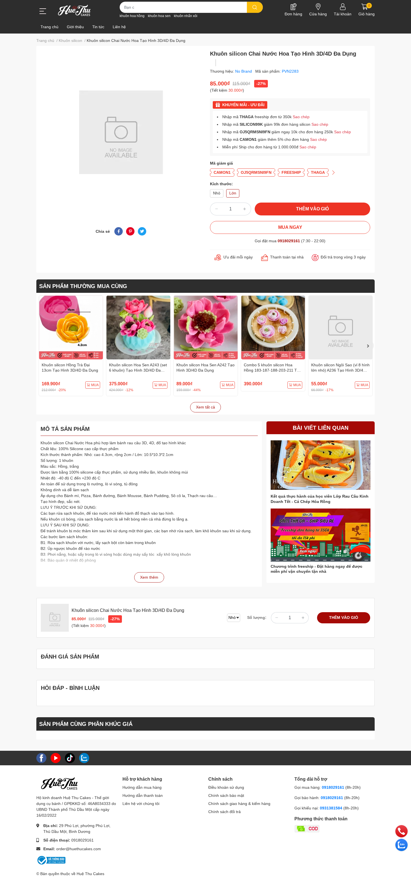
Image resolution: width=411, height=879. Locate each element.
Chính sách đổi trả (224, 811)
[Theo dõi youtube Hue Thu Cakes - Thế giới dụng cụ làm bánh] (56, 758)
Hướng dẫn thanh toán (142, 795)
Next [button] (368, 345)
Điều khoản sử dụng (226, 787)
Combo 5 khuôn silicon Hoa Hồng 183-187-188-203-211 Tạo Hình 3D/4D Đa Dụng (272, 370)
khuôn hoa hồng (132, 16)
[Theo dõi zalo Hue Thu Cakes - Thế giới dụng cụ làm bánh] (84, 758)
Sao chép (301, 117)
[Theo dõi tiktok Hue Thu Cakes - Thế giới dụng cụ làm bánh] (70, 758)
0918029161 (289, 241)
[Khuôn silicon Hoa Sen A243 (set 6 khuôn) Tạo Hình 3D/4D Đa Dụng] (138, 328)
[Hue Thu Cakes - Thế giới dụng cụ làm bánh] (74, 10)
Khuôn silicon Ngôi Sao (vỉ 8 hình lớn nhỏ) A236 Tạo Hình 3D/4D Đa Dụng (340, 370)
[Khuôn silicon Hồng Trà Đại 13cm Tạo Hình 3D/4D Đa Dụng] (71, 328)
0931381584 (331, 808)
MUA (95, 385)
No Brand (244, 71)
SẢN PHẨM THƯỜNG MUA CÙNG (83, 286)
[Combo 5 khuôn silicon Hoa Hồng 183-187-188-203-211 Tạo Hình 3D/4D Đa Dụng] (273, 328)
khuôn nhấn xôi (185, 16)
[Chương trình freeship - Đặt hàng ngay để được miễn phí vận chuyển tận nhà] (320, 535)
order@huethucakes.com (78, 849)
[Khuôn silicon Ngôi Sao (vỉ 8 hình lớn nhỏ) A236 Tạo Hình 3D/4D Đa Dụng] (340, 328)
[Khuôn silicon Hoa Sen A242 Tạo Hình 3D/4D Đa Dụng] (206, 328)
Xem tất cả (205, 407)
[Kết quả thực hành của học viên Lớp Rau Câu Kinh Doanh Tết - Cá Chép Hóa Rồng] (320, 465)
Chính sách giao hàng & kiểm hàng (239, 803)
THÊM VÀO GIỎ (312, 208)
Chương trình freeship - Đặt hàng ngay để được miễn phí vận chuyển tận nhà (316, 569)
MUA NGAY (290, 227)
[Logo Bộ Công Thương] (50, 860)
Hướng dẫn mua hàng (142, 787)
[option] (71, 346)
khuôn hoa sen (159, 16)
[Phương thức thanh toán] (328, 828)
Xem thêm (149, 577)
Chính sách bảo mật (226, 795)
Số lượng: (256, 617)
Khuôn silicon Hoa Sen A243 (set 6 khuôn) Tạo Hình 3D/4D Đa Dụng (138, 370)
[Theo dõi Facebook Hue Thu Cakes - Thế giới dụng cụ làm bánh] (41, 758)
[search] (255, 7)
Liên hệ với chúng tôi (140, 803)
